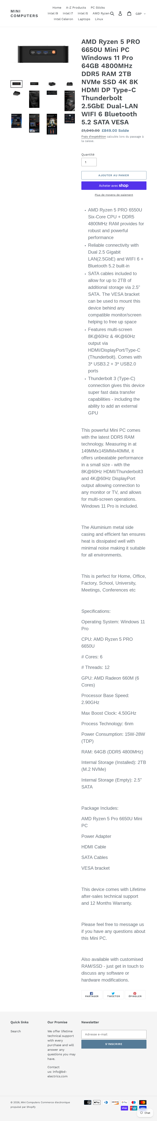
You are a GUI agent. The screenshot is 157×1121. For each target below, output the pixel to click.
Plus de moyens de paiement (114, 194)
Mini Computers (24, 13)
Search (16, 1031)
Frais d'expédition (93, 136)
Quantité (87, 154)
